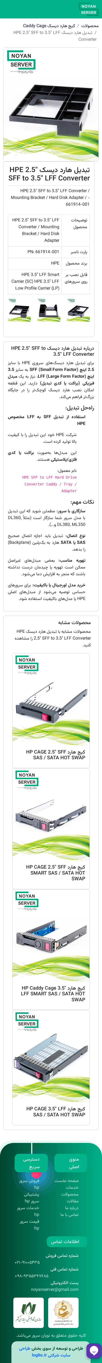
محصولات (90, 26)
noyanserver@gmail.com (55, 1289)
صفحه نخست (66, 1181)
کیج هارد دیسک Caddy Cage (49, 26)
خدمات (72, 1187)
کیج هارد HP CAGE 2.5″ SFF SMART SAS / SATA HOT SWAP (55, 873)
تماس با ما (69, 1215)
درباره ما (72, 1208)
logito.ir (39, 1355)
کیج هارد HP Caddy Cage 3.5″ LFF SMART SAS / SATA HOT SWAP (53, 994)
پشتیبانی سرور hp (31, 1198)
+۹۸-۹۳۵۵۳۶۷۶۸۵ (31, 1276)
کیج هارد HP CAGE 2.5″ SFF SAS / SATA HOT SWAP (55, 755)
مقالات (73, 1201)
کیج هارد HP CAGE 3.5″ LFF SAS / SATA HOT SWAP (55, 1112)
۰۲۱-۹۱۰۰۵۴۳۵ (27, 1262)
